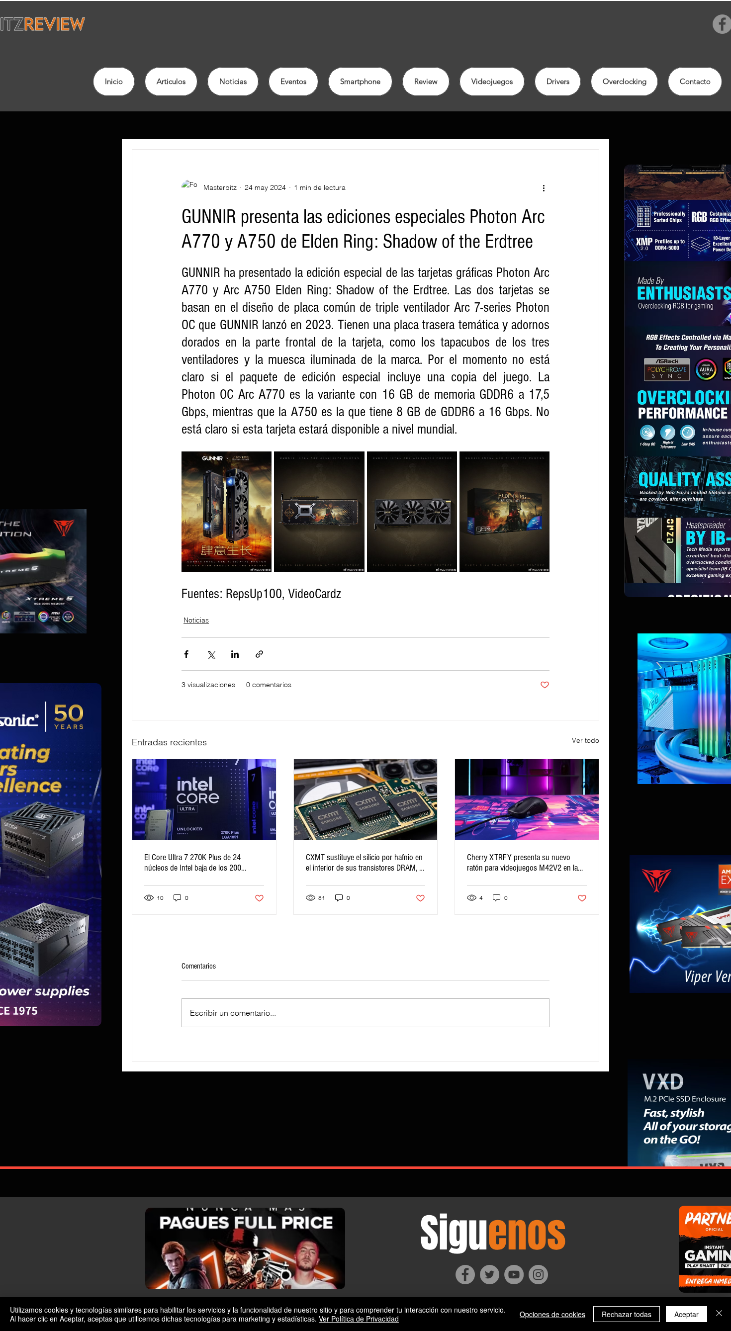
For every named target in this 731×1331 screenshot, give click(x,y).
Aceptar (686, 1314)
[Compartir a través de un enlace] (259, 654)
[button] (426, 81)
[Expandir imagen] (227, 511)
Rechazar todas (626, 1314)
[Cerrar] (719, 1314)
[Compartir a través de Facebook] (186, 654)
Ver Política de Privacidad (359, 1319)
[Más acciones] (543, 187)
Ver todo (585, 740)
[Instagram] (538, 1274)
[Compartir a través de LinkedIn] (235, 654)
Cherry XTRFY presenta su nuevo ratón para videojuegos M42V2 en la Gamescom (522, 862)
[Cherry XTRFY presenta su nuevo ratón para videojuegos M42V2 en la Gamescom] (527, 799)
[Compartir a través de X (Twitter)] (210, 654)
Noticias (196, 620)
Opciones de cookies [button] (552, 1314)
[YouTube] (514, 1274)
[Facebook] (465, 1274)
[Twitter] (489, 1274)
